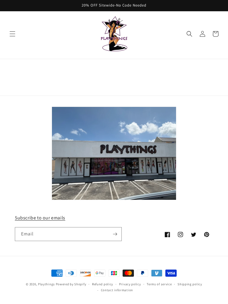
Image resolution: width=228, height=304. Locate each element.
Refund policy (102, 284)
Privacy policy (130, 284)
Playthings (46, 284)
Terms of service (159, 284)
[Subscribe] (114, 234)
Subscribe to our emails (40, 218)
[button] (12, 33)
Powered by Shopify (71, 284)
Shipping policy (190, 284)
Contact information (117, 290)
